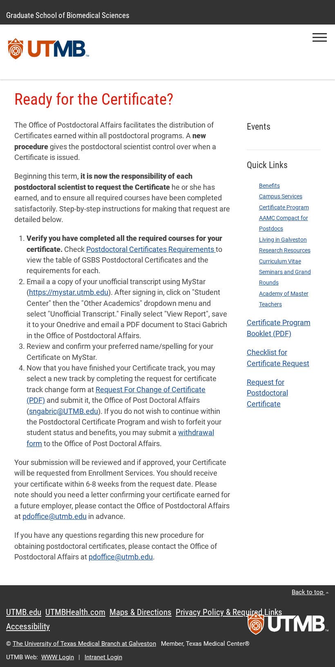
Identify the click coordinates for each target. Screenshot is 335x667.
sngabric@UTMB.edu (63, 411)
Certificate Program (284, 207)
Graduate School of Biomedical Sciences (68, 15)
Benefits (269, 185)
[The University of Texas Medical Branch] (48, 52)
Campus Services (280, 196)
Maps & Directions (140, 612)
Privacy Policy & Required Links (229, 612)
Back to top (308, 592)
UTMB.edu (23, 612)
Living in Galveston (283, 239)
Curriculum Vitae (280, 261)
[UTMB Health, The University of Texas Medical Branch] (288, 626)
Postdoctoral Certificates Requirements (151, 249)
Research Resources (284, 250)
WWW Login (57, 657)
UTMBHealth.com (75, 612)
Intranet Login (103, 657)
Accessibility (28, 626)
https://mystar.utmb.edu (68, 292)
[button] (320, 37)
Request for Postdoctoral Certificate (267, 393)
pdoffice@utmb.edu (54, 516)
